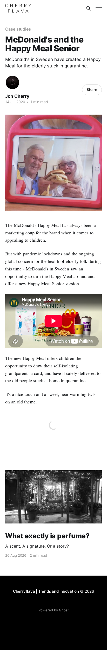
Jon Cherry (17, 96)
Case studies (18, 29)
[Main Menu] (99, 8)
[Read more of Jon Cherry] (12, 82)
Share (92, 89)
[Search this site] (88, 8)
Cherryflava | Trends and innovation (46, 591)
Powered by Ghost (53, 610)
